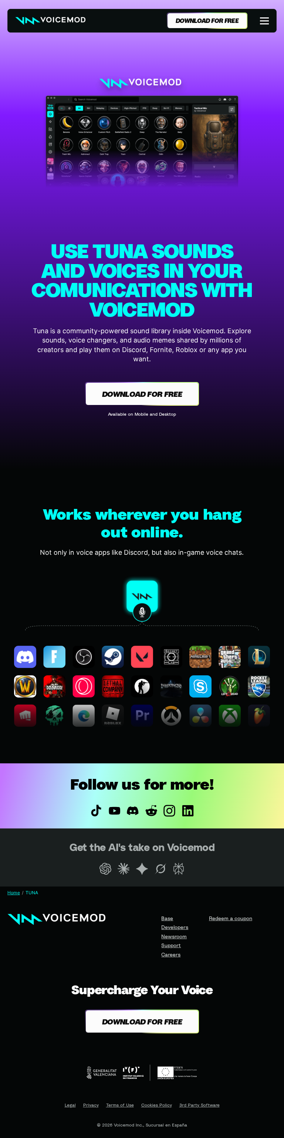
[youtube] (114, 811)
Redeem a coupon (230, 918)
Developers (174, 927)
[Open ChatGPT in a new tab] (105, 869)
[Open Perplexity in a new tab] (178, 869)
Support (171, 945)
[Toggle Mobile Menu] (265, 20)
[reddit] (151, 811)
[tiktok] (96, 811)
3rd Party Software (199, 1105)
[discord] (133, 811)
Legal (70, 1105)
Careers (170, 954)
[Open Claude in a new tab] (124, 869)
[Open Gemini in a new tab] (142, 869)
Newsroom (174, 936)
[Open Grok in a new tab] (160, 869)
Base (167, 918)
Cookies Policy (156, 1105)
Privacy (91, 1105)
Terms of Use (120, 1105)
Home (13, 892)
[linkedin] (188, 811)
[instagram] (169, 811)
